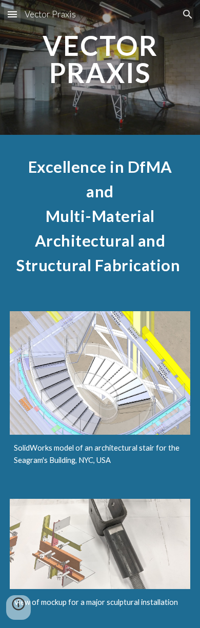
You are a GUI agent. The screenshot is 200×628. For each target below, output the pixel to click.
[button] (12, 14)
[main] (100, 67)
